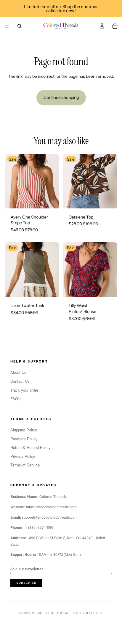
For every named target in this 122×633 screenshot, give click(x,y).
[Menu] (7, 26)
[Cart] (114, 26)
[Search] (19, 26)
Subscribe (26, 582)
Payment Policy (24, 438)
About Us (18, 372)
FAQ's (15, 398)
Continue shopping (61, 97)
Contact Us (20, 381)
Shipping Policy (23, 430)
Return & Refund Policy (30, 447)
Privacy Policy (22, 456)
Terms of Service (25, 465)
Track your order (24, 390)
